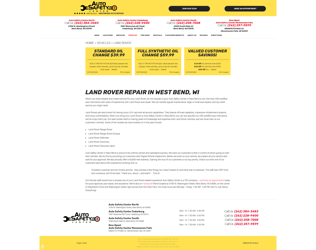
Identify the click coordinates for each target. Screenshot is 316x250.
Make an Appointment (245, 9)
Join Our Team (189, 9)
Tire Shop (145, 35)
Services (120, 35)
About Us (192, 35)
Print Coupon (125, 72)
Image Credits (81, 243)
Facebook (147, 183)
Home (96, 35)
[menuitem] (96, 35)
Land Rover (122, 43)
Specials (157, 35)
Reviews (204, 35)
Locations (108, 35)
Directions (216, 35)
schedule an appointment (212, 180)
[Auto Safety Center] (99, 6)
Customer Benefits (174, 35)
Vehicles (132, 35)
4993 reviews (91, 13)
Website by (250, 243)
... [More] (113, 69)
